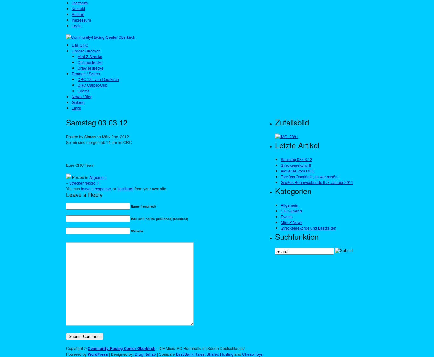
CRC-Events (291, 210)
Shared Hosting (220, 354)
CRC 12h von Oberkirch (98, 79)
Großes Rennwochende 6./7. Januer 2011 (317, 182)
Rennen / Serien (86, 73)
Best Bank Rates (190, 354)
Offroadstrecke (90, 62)
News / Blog (82, 96)
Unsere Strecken (86, 50)
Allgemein (98, 177)
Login (77, 25)
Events (83, 90)
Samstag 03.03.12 (296, 159)
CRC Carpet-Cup (92, 85)
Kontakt (78, 8)
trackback (125, 188)
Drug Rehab (145, 354)
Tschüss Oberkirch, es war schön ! (310, 176)
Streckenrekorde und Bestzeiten (308, 228)
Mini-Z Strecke (90, 56)
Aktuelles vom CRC (298, 170)
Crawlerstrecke (91, 68)
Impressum (81, 20)
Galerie (78, 102)
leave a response (96, 188)
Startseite (80, 2)
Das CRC (80, 45)
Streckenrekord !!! (84, 182)
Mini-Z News (291, 222)
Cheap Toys (252, 354)
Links (76, 108)
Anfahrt (78, 14)
